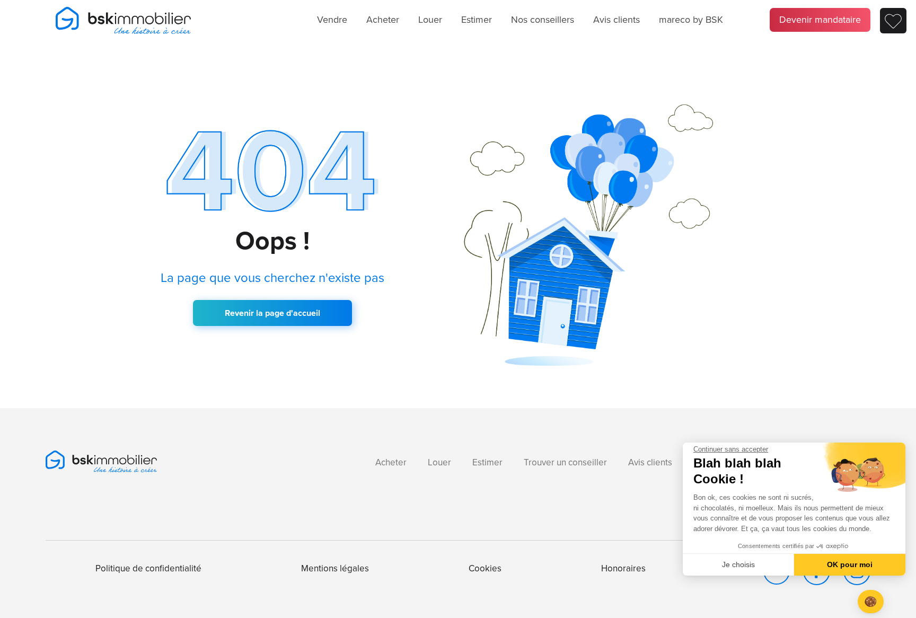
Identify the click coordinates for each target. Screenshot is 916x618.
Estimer (476, 20)
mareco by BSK (691, 20)
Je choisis (738, 564)
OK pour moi (850, 564)
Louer (430, 20)
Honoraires (623, 568)
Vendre (332, 20)
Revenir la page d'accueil (272, 313)
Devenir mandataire (820, 20)
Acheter (382, 20)
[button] (871, 602)
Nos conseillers (542, 20)
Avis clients (616, 20)
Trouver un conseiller (565, 462)
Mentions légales (335, 568)
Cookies (485, 568)
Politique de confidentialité (148, 568)
